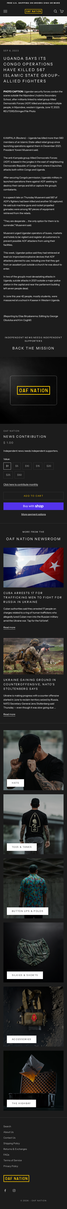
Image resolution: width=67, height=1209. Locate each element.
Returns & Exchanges (15, 1149)
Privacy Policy (10, 1166)
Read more (9, 627)
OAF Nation (11, 431)
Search (7, 1126)
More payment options (33, 514)
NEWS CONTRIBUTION (24, 437)
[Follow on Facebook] (5, 1190)
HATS (15, 782)
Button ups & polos (27, 911)
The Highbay (21, 1103)
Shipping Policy (11, 1143)
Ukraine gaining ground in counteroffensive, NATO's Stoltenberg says (29, 684)
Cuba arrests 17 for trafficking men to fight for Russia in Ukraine (32, 597)
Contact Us (9, 1137)
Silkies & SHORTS (25, 975)
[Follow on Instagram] (14, 1190)
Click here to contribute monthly (20, 484)
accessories (21, 1039)
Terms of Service (12, 1160)
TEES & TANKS (22, 847)
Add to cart (33, 495)
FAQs (6, 1154)
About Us (8, 1132)
